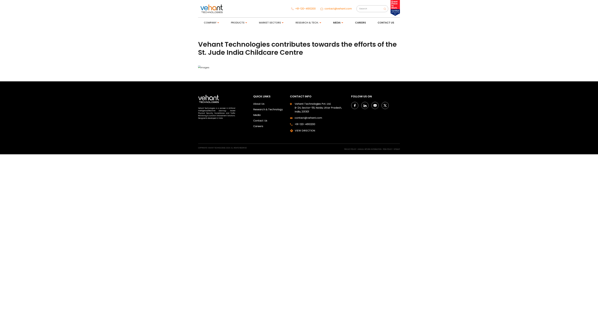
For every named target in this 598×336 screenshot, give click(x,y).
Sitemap (397, 149)
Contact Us (260, 120)
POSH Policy (388, 149)
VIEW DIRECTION (305, 130)
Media (257, 115)
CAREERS (360, 22)
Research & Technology (268, 109)
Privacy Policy (350, 149)
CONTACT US (386, 22)
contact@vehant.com (338, 8)
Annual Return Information (370, 149)
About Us (258, 104)
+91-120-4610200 (305, 8)
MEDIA (337, 22)
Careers (258, 126)
